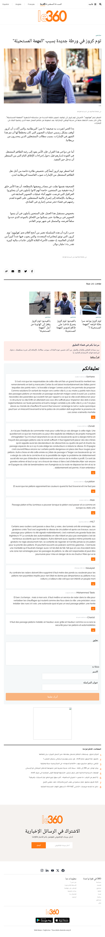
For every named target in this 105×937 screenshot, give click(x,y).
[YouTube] (52, 870)
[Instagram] (42, 870)
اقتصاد (99, 885)
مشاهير (98, 35)
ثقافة (99, 891)
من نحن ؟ (73, 882)
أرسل (39, 845)
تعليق (95, 640)
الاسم (95, 671)
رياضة (99, 897)
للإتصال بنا (72, 894)
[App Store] (62, 920)
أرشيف (74, 897)
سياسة (98, 882)
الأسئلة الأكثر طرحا (70, 885)
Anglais (18, 4)
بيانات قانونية (72, 891)
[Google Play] (44, 920)
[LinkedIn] (47, 870)
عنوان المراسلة (90, 682)
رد (93, 417)
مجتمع (99, 888)
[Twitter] (57, 870)
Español (6, 4)
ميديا (99, 894)
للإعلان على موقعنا (70, 888)
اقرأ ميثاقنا (94, 357)
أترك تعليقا (53, 696)
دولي (99, 903)
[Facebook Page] (63, 870)
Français (31, 4)
